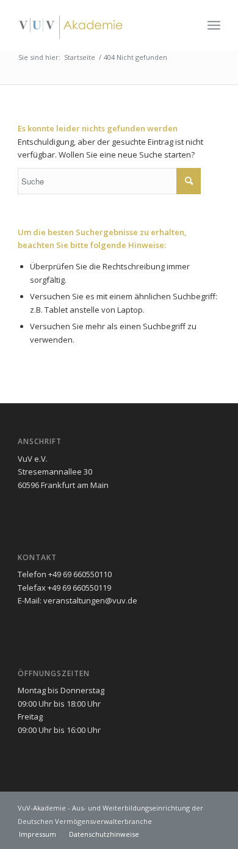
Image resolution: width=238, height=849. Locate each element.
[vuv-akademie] (98, 25)
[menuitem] (213, 25)
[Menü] (213, 25)
